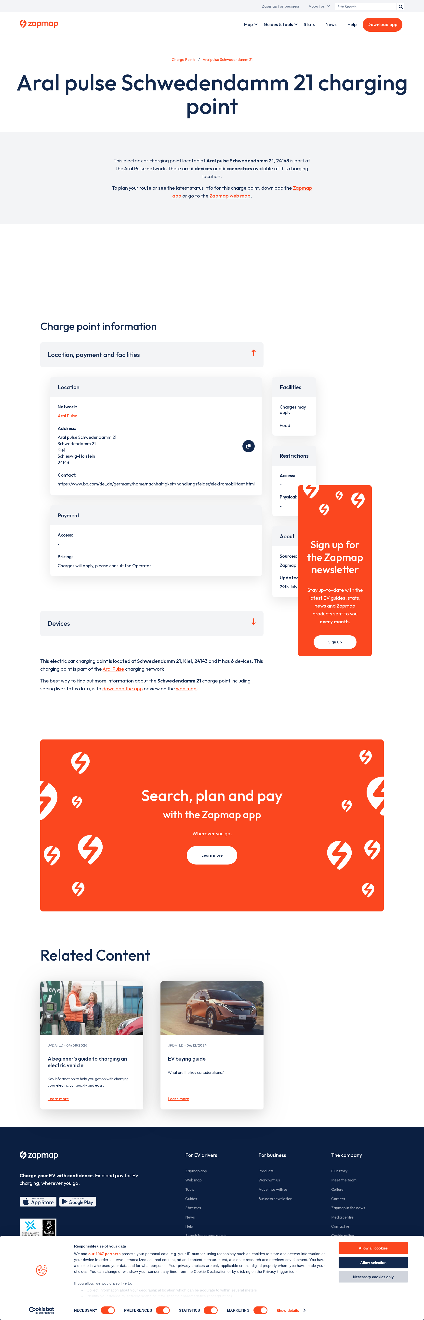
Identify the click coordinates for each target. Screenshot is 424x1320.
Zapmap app (196, 1170)
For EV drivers (201, 1155)
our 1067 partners (104, 1254)
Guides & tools (278, 24)
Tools (189, 1189)
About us (316, 6)
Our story (339, 1170)
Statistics (193, 1207)
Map (248, 24)
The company (346, 1155)
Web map (193, 1180)
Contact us (340, 1226)
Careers (338, 1198)
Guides (191, 1198)
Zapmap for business (281, 6)
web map (186, 688)
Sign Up (335, 641)
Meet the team (344, 1180)
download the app (122, 688)
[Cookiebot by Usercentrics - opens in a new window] (41, 1310)
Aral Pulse (67, 416)
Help (352, 24)
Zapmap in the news (348, 1207)
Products (266, 1170)
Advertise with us (273, 1189)
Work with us (269, 1180)
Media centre (342, 1217)
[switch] (163, 1310)
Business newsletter (275, 1198)
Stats (309, 24)
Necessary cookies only (373, 1277)
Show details (288, 1310)
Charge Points (184, 59)
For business (272, 1155)
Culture (337, 1189)
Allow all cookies (373, 1248)
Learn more (212, 855)
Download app (383, 24)
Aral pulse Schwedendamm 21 (227, 59)
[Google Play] (77, 1201)
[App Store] (38, 1201)
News (331, 24)
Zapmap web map (230, 196)
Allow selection (373, 1262)
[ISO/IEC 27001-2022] (38, 1230)
